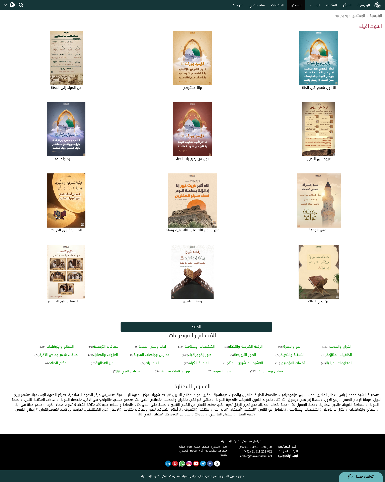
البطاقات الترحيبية (106, 346)
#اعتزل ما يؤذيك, (334, 409)
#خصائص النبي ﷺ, (148, 399)
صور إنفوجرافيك (199, 354)
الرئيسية (364, 5)
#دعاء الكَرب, (54, 404)
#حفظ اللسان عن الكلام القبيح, (192, 404)
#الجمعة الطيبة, (264, 395)
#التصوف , (189, 409)
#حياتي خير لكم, (200, 399)
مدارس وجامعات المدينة (151, 354)
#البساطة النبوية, (354, 404)
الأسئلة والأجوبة (292, 354)
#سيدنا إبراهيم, (310, 399)
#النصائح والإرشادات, (362, 409)
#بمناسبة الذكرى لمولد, (209, 395)
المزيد (196, 327)
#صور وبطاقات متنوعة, (139, 409)
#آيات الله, (220, 409)
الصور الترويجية (245, 354)
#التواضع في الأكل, (97, 399)
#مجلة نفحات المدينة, (273, 404)
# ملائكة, (205, 409)
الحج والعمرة (292, 346)
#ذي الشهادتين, (95, 409)
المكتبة (331, 5)
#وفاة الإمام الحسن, (356, 399)
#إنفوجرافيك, (287, 395)
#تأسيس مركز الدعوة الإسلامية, (90, 395)
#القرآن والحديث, (175, 399)
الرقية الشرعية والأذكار (246, 346)
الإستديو (296, 5)
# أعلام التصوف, (168, 409)
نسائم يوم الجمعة (269, 371)
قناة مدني (257, 5)
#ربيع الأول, (331, 399)
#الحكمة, (250, 409)
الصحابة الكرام (199, 363)
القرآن (347, 5)
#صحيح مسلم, (123, 399)
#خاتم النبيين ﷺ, (178, 395)
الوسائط (314, 5)
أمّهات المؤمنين (292, 363)
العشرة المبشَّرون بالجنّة (245, 363)
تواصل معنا (363, 476)
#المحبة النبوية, (70, 399)
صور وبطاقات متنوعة (175, 371)
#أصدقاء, (236, 409)
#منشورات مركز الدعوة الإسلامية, (140, 395)
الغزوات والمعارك (105, 354)
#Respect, (171, 414)
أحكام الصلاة (58, 363)
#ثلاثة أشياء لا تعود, (79, 404)
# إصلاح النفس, (26, 409)
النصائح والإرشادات (60, 346)
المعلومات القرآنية (339, 363)
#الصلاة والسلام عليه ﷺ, (114, 404)
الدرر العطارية (106, 363)
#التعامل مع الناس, (271, 409)
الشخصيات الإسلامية (199, 346)
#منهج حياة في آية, (29, 404)
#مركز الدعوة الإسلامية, (48, 395)
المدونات (277, 5)
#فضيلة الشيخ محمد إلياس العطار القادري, (346, 395)
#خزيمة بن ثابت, (71, 409)
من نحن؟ (237, 5)
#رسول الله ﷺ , (285, 399)
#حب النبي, (305, 395)
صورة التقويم (222, 371)
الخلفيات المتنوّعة (339, 354)
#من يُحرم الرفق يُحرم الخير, (236, 404)
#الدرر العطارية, (329, 404)
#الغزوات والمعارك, (193, 414)
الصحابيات (152, 363)
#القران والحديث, (239, 395)
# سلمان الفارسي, (221, 414)
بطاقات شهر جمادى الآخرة (58, 354)
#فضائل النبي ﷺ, (151, 414)
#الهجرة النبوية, (225, 399)
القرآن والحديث (340, 346)
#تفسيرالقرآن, (48, 409)
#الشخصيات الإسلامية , (303, 409)
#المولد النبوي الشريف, (255, 399)
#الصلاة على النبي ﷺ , (151, 404)
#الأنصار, (115, 409)
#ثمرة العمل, (245, 414)
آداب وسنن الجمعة (152, 346)
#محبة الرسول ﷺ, (303, 404)
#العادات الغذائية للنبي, (40, 399)
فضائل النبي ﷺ (128, 371)
